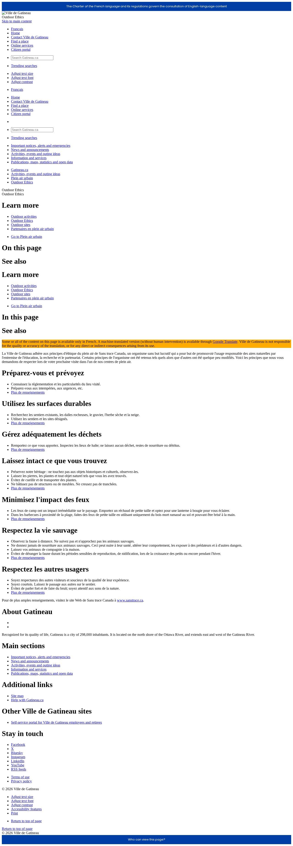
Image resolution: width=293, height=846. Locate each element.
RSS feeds (18, 769)
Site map (17, 696)
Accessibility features (26, 809)
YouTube (17, 765)
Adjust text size (22, 73)
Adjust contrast (22, 82)
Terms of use (20, 777)
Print (14, 813)
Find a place (20, 41)
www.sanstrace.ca (130, 600)
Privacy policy (21, 781)
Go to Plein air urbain (26, 237)
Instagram (18, 757)
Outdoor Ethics (22, 182)
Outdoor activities (24, 216)
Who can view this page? (146, 839)
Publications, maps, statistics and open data (42, 162)
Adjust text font (22, 78)
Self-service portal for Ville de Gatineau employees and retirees (56, 722)
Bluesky (17, 753)
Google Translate (225, 342)
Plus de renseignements (28, 392)
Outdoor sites (20, 225)
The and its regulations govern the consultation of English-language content (146, 6)
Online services (22, 45)
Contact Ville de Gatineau (29, 37)
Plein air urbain (22, 178)
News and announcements (30, 150)
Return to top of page (26, 821)
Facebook (18, 745)
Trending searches (24, 66)
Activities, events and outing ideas (35, 154)
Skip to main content (17, 21)
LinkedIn (17, 761)
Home (15, 33)
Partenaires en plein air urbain (32, 229)
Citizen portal (20, 49)
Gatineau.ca (19, 170)
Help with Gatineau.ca (27, 700)
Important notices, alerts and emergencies (40, 146)
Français (17, 29)
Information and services (28, 158)
